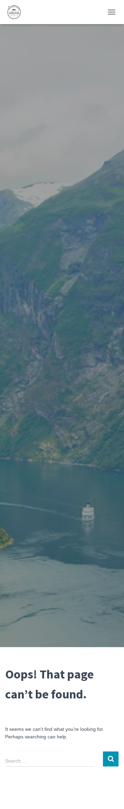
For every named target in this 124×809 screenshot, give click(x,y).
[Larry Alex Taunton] (16, 12)
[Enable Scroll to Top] (110, 795)
